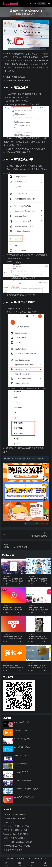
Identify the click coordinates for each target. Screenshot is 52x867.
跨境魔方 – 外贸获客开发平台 (15, 814)
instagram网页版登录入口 (13, 607)
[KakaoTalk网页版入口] (38, 653)
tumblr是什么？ (20, 755)
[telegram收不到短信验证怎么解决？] (38, 566)
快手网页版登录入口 (10, 665)
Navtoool (22, 858)
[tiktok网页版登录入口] (38, 624)
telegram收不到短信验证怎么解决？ (38, 579)
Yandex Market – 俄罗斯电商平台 (16, 834)
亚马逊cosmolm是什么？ (13, 849)
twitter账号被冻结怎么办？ (13, 636)
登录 (42, 4)
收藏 (36, 523)
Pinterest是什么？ (21, 772)
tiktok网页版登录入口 (36, 636)
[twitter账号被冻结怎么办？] (13, 624)
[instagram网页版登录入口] (13, 595)
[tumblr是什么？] (8, 757)
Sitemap (43, 858)
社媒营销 (32, 14)
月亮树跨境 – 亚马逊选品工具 (15, 830)
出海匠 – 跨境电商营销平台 (14, 838)
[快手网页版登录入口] (13, 653)
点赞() (45, 523)
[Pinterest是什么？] (8, 774)
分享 (28, 523)
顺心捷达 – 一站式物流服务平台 (16, 826)
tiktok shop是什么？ (22, 722)
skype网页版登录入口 (22, 747)
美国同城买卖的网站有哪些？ (15, 818)
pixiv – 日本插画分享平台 (12, 578)
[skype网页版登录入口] (8, 749)
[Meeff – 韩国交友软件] (38, 595)
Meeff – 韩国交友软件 (36, 607)
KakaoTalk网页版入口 (36, 665)
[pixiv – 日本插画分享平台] (13, 566)
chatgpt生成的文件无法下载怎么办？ (18, 846)
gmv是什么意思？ (10, 822)
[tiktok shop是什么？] (8, 724)
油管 (21, 53)
